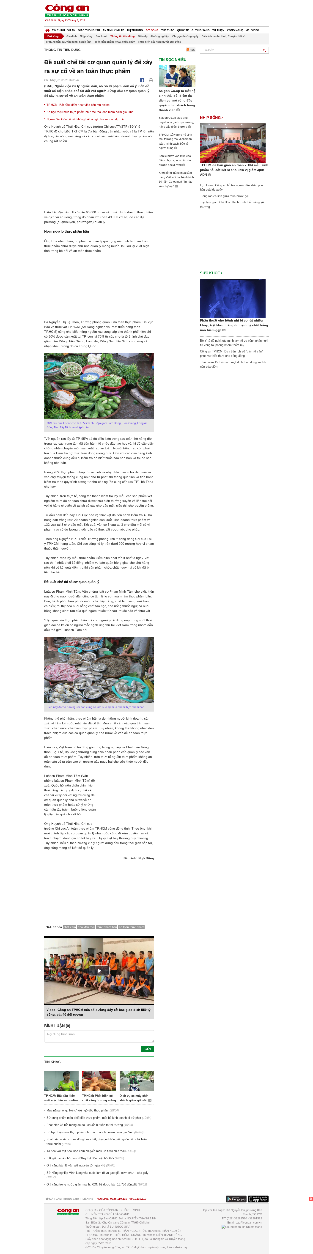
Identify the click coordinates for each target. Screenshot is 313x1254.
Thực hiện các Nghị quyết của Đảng (159, 41)
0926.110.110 (118, 1198)
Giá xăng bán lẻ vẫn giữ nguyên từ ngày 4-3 (76, 1165)
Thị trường (135, 30)
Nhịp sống (86, 36)
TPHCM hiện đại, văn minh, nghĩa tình (68, 41)
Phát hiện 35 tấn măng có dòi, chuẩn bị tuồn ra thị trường (85, 1125)
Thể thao (167, 30)
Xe (247, 30)
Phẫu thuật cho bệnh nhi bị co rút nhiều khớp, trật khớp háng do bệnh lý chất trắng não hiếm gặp (234, 325)
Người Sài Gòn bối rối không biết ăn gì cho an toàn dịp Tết (85, 119)
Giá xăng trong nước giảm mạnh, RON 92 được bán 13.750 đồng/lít (92, 1184)
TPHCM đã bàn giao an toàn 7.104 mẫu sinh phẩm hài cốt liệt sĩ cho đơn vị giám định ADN (234, 169)
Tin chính (58, 30)
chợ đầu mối (86, 927)
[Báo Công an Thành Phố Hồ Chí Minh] (47, 29)
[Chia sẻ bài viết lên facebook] (142, 80)
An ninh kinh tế (113, 30)
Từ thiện (218, 30)
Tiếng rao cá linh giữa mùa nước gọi (224, 196)
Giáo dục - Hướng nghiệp (153, 36)
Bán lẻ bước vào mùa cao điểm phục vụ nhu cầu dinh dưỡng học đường (175, 160)
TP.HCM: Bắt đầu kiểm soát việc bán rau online (78, 105)
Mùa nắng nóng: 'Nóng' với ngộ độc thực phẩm (78, 1110)
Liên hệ (87, 1198)
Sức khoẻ (101, 36)
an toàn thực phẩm (131, 927)
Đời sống (152, 30)
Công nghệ (235, 30)
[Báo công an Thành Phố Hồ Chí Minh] (67, 10)
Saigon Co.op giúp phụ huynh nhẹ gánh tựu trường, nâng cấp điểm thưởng (176, 122)
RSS (192, 49)
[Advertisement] (185, 13)
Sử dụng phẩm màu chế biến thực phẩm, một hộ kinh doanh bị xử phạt (94, 1117)
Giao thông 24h (89, 30)
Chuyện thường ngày (185, 36)
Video (255, 30)
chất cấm (69, 927)
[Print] (151, 80)
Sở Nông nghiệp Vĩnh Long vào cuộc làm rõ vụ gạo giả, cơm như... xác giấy (97, 1172)
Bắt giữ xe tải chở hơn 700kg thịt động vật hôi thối (80, 1158)
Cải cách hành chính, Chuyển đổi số (223, 36)
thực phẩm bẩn (107, 927)
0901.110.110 (137, 1198)
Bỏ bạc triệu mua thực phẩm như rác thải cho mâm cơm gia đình (90, 112)
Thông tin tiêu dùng (122, 36)
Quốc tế (183, 30)
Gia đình (71, 36)
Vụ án (71, 30)
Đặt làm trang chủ (64, 1198)
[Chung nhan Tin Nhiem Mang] (242, 1226)
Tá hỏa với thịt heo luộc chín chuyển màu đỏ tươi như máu (86, 1151)
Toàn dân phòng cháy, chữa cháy (115, 41)
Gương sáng (201, 30)
